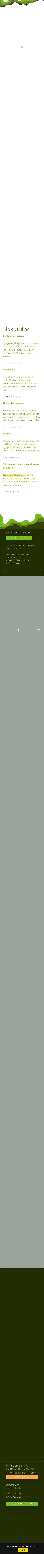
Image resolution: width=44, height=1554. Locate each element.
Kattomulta (9, 369)
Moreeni (7, 433)
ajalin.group (13, 557)
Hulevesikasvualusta (13, 403)
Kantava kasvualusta (13, 336)
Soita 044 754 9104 (22, 1504)
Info (36, 1546)
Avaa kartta (22, 1477)
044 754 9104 (19, 538)
